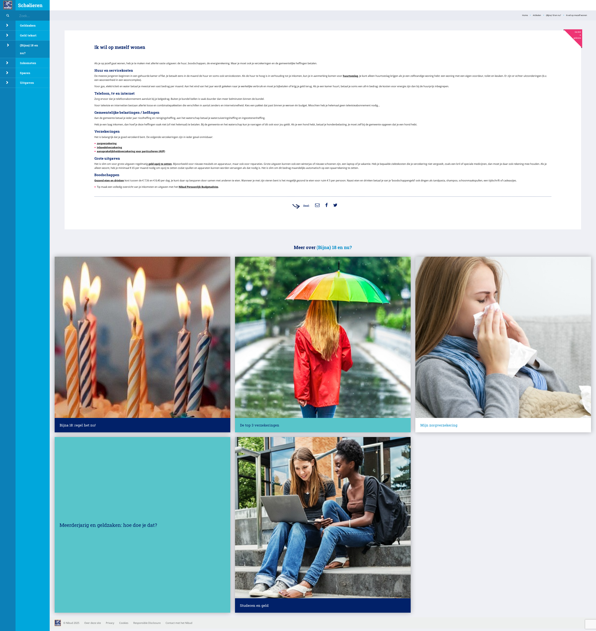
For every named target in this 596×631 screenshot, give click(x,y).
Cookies (123, 623)
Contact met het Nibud (179, 623)
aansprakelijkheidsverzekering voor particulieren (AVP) (131, 151)
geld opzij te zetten (160, 164)
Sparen (25, 73)
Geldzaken (28, 25)
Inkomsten (28, 63)
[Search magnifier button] (8, 15)
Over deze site (92, 623)
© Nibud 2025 (71, 623)
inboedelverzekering (109, 147)
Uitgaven (27, 83)
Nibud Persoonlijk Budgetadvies (198, 187)
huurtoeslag (350, 76)
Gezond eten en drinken (109, 180)
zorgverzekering (107, 143)
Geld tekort (28, 35)
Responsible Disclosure (147, 623)
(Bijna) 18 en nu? (29, 49)
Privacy (110, 623)
